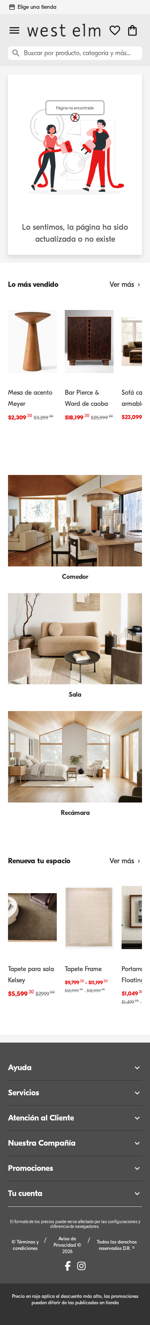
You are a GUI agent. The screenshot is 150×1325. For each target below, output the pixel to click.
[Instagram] (81, 1266)
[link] (32, 362)
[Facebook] (68, 1266)
